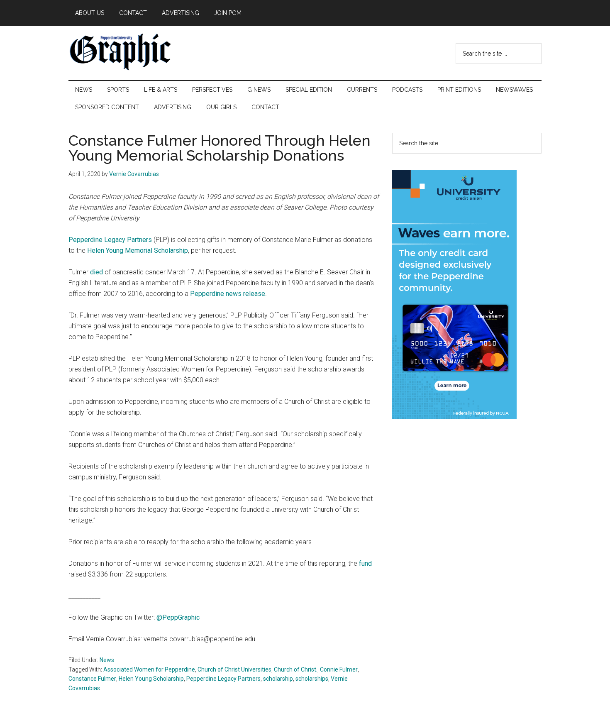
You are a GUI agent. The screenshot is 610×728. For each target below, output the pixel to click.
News (107, 660)
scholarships (311, 678)
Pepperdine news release (227, 294)
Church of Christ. (295, 669)
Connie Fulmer (339, 669)
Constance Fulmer (92, 678)
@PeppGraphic (178, 617)
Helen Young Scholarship (151, 678)
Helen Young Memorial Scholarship (137, 250)
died (96, 272)
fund (365, 563)
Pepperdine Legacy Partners (110, 240)
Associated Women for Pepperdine (149, 669)
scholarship (278, 678)
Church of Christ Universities (234, 669)
